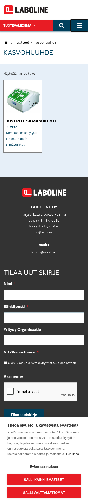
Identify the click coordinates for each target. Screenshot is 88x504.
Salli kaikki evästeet (44, 480)
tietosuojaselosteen (61, 362)
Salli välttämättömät (44, 492)
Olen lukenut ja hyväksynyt (42, 362)
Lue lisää (72, 454)
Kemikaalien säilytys (20, 132)
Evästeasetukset (44, 467)
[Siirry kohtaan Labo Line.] (6, 42)
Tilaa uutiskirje (24, 415)
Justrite (11, 126)
